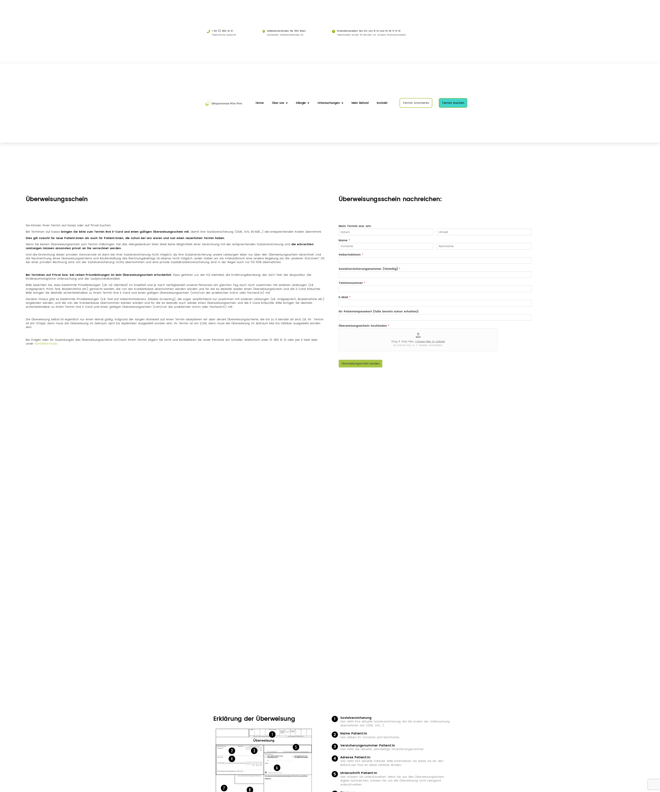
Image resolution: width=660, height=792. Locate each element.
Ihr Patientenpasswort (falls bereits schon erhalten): (379, 311)
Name (344, 240)
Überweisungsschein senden (360, 363)
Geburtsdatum (351, 255)
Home (260, 103)
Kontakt (382, 103)
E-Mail (345, 297)
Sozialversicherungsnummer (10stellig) (369, 269)
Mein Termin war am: (355, 226)
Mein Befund (359, 103)
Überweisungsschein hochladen (364, 326)
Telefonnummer (352, 283)
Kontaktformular (46, 343)
